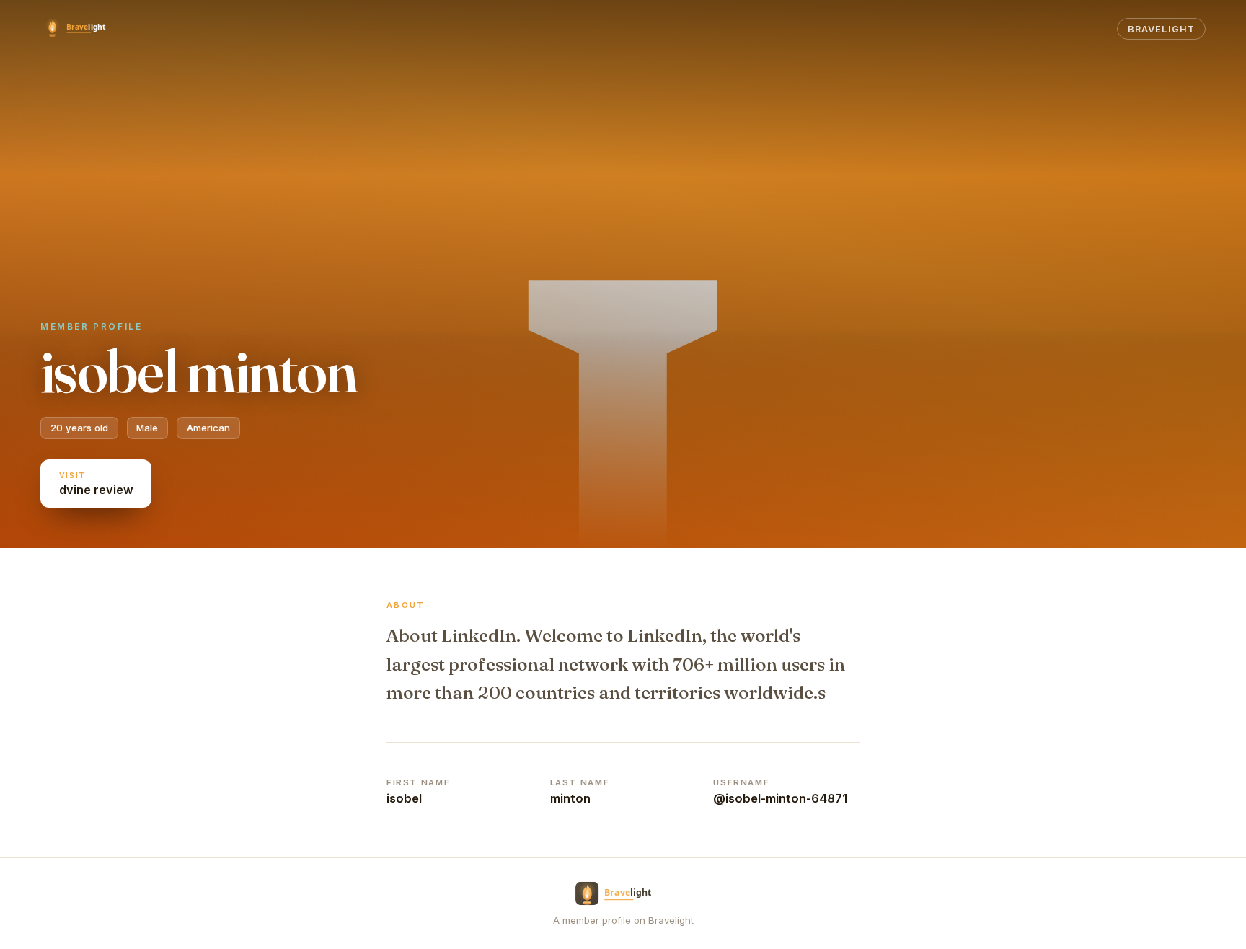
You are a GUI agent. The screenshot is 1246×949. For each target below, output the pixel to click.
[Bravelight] (82, 28)
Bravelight (1161, 29)
